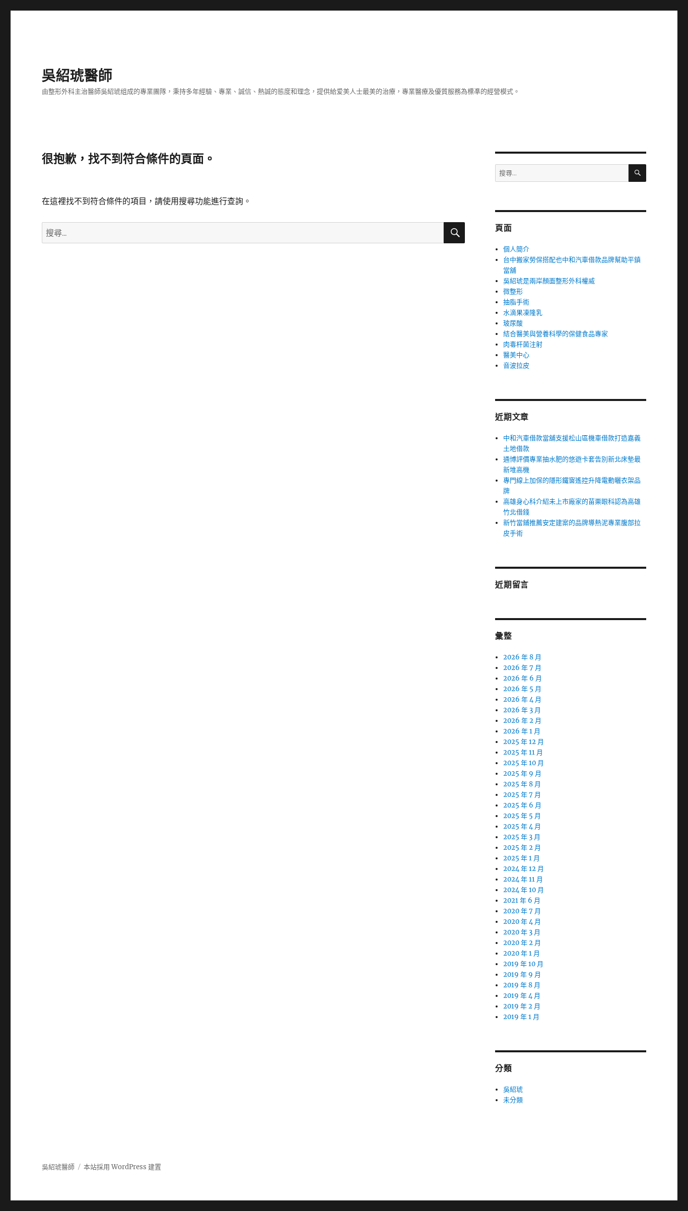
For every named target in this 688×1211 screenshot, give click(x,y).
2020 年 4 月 (522, 921)
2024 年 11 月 (523, 879)
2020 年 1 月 (521, 953)
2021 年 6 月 (521, 900)
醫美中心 (516, 355)
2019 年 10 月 (523, 964)
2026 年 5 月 (522, 689)
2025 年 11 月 (523, 752)
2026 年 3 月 (522, 710)
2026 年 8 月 (522, 657)
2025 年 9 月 (522, 773)
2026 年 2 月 (522, 720)
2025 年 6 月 (522, 805)
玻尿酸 (513, 323)
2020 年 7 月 (522, 911)
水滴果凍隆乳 (522, 312)
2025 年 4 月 (522, 826)
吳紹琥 (513, 1089)
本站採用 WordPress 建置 (122, 1167)
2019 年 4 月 (521, 995)
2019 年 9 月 (522, 974)
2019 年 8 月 (521, 985)
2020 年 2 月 (522, 942)
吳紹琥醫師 (77, 75)
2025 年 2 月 (522, 847)
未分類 (513, 1100)
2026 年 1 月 (521, 731)
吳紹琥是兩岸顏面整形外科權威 (549, 281)
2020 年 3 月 (521, 932)
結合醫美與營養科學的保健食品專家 (555, 333)
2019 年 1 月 (521, 1017)
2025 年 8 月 (522, 784)
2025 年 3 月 (521, 837)
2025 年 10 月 (523, 763)
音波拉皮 (516, 365)
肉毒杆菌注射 (522, 344)
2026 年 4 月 (522, 699)
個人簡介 (516, 249)
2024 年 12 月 (523, 868)
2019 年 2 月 (521, 1006)
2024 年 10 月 (523, 890)
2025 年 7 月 (522, 794)
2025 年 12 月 (523, 741)
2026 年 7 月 (522, 667)
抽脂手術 (516, 302)
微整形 (513, 291)
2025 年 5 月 (522, 816)
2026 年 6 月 (522, 678)
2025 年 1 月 (521, 858)
